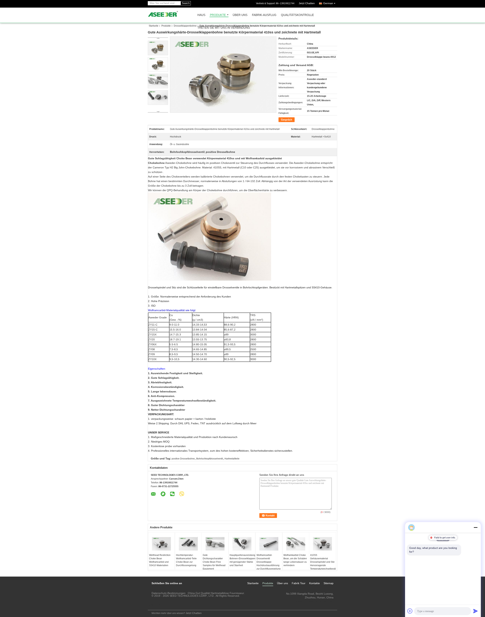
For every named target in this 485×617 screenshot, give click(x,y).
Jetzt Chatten (307, 3)
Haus (201, 15)
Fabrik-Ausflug (264, 15)
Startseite (153, 25)
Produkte (218, 15)
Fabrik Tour (298, 583)
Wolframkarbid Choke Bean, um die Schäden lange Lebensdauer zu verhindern (295, 560)
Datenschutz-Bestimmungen (168, 593)
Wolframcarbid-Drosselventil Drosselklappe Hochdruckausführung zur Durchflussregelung (269, 562)
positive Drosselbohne (183, 458)
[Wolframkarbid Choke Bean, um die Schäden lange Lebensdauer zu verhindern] (295, 543)
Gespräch (286, 119)
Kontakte (314, 583)
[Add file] (410, 611)
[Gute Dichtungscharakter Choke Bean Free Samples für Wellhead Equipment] (215, 543)
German (328, 3)
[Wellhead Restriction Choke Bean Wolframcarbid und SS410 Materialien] (161, 543)
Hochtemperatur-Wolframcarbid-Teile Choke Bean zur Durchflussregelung (186, 560)
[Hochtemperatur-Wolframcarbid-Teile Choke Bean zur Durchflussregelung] (188, 543)
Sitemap (328, 583)
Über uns (240, 15)
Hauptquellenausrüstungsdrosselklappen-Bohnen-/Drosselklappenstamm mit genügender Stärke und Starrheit (242, 560)
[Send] (475, 611)
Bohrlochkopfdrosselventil (209, 458)
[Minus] (475, 527)
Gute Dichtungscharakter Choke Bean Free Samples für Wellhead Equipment (214, 562)
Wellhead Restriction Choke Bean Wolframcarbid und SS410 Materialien (160, 560)
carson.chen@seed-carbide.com (313, 601)
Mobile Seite (157, 604)
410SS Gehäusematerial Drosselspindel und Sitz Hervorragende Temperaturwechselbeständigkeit (323, 562)
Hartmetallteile (232, 458)
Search (186, 3)
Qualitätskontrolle (297, 15)
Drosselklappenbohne (185, 25)
